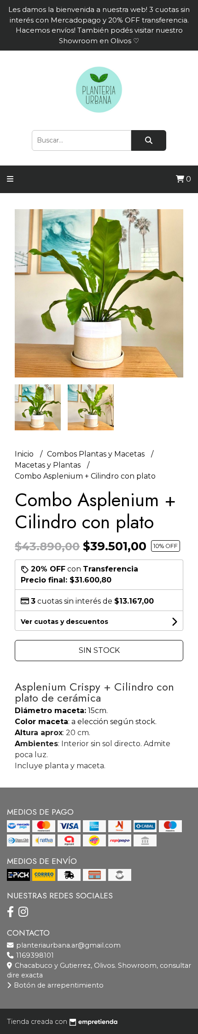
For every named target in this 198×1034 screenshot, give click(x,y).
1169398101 (34, 955)
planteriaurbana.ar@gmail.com (67, 945)
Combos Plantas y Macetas (96, 454)
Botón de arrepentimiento (58, 985)
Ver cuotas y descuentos (64, 621)
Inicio (25, 454)
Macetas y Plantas (48, 465)
